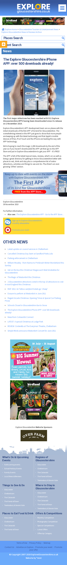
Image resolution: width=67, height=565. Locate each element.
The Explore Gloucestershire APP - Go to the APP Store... (40, 214)
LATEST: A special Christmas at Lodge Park (25, 321)
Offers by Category (44, 533)
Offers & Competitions (49, 513)
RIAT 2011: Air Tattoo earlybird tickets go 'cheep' (28, 289)
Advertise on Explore (24, 547)
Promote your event (20, 230)
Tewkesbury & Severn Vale (47, 480)
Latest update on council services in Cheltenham (28, 249)
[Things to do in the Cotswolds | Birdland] (33, 16)
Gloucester (41, 464)
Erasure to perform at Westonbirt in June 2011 (27, 293)
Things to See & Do (13, 485)
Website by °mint (34, 558)
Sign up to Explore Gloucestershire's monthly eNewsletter (27, 222)
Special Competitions (45, 525)
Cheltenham (42, 468)
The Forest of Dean (44, 476)
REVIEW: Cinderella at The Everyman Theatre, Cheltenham (32, 326)
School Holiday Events (13, 468)
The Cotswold (42, 472)
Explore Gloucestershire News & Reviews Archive (22, 32)
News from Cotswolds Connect (21, 317)
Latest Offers (42, 529)
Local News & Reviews (12, 476)
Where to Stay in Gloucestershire (45, 487)
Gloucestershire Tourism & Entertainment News (38, 29)
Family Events (9, 472)
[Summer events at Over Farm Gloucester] (33, 338)
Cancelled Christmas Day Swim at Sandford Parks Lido (30, 253)
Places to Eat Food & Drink (17, 513)
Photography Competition (47, 521)
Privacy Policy (35, 543)
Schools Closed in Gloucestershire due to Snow (27, 305)
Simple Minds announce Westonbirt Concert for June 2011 (32, 330)
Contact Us (9, 547)
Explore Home (11, 29)
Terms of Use (22, 543)
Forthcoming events (12, 464)
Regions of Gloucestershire (45, 459)
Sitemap (46, 543)
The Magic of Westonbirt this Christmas (24, 277)
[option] (34, 435)
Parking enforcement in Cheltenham (23, 258)
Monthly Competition (45, 517)
